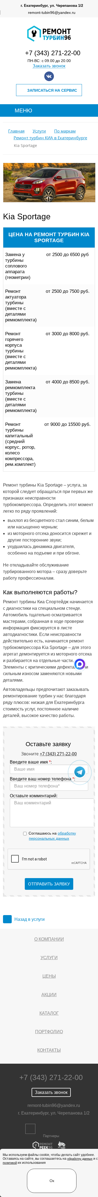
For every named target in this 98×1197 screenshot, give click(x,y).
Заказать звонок (49, 66)
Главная (16, 131)
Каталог (49, 1013)
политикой (10, 1162)
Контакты (49, 1050)
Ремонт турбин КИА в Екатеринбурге (50, 138)
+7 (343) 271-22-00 (52, 53)
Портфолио (49, 1031)
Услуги (39, 131)
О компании (49, 939)
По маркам (65, 131)
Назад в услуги (29, 919)
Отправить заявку (49, 884)
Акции (49, 994)
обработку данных (80, 1158)
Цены (49, 976)
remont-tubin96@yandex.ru (51, 12)
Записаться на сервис (52, 90)
